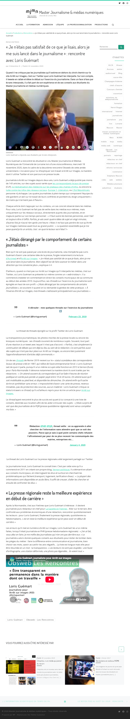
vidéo (104, 180)
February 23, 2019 (77, 316)
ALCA (110, 65)
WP (14, 715)
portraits (107, 155)
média (119, 142)
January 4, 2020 (77, 445)
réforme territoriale (114, 168)
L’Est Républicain (80, 190)
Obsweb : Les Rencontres (111, 150)
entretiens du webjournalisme (111, 98)
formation (118, 103)
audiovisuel (110, 73)
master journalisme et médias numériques (111, 132)
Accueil (8, 33)
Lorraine (118, 124)
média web (105, 146)
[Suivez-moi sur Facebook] (123, 3)
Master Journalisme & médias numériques (27, 711)
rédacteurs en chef (114, 164)
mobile (104, 142)
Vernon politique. (61, 469)
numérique (117, 146)
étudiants (118, 188)
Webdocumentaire (114, 184)
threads (20, 360)
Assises (110, 69)
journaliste (111, 120)
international (107, 111)
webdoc (119, 180)
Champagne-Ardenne (113, 81)
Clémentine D (14, 66)
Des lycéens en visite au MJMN (107, 661)
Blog (120, 73)
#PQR (49, 426)
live (110, 124)
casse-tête (117, 77)
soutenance (117, 172)
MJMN (119, 138)
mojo (112, 142)
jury (120, 120)
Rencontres (28, 33)
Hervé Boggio (116, 107)
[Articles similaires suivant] (121, 649)
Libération (63, 190)
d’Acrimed (11, 258)
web (111, 180)
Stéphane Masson (114, 176)
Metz (112, 138)
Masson (110, 128)
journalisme (117, 116)
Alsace (119, 65)
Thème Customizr (38, 715)
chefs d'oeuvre (116, 85)
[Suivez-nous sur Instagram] (127, 3)
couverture (117, 94)
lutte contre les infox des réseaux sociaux (26, 190)
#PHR (43, 426)
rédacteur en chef (114, 159)
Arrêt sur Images (29, 258)
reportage (118, 155)
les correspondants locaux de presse (70, 183)
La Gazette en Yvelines (56, 508)
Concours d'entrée (114, 89)
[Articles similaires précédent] (115, 649)
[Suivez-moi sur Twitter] (119, 3)
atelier (119, 69)
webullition (106, 188)
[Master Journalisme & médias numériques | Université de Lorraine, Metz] (32, 12)
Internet (119, 111)
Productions (17, 33)
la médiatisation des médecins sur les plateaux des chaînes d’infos (45, 186)
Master (119, 128)
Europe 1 (52, 190)
